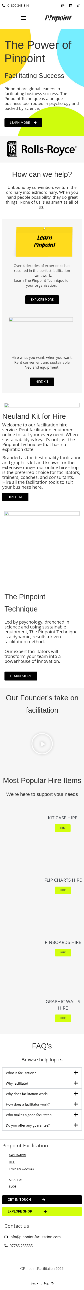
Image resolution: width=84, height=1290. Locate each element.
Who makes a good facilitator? (29, 1115)
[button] (23, 18)
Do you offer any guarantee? (28, 1125)
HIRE (12, 1162)
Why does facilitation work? (27, 1094)
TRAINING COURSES (21, 1169)
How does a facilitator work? (28, 1104)
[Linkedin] (70, 5)
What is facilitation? (21, 1073)
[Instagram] (62, 5)
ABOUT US (15, 1180)
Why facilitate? (17, 1083)
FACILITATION (17, 1155)
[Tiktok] (78, 5)
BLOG (12, 1186)
